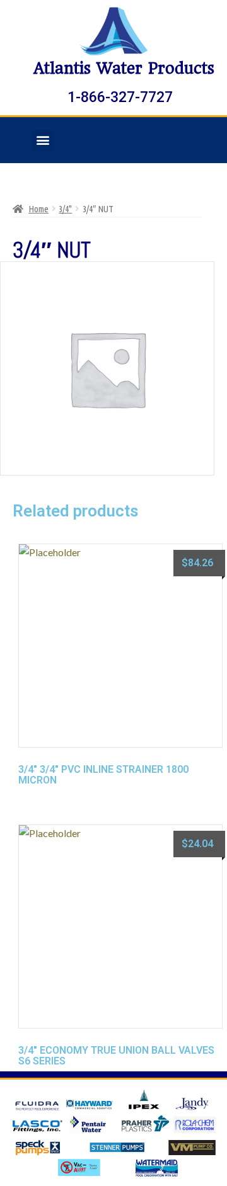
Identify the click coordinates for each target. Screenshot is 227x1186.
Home (38, 208)
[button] (42, 140)
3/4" (65, 208)
